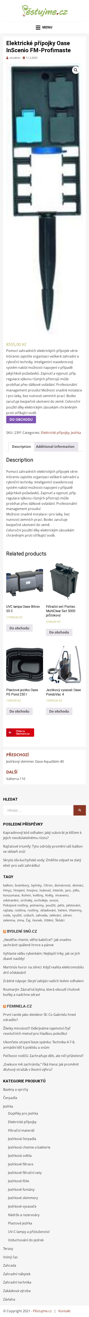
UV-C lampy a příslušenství (28, 1231)
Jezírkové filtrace (20, 1164)
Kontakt (64, 1311)
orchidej (26, 900)
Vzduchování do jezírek (26, 1240)
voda (6, 915)
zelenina (9, 920)
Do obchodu (21, 419)
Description (21, 446)
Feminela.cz (19, 1006)
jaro (68, 890)
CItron (48, 885)
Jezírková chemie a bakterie (29, 1147)
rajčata (8, 910)
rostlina (20, 910)
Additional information (55, 446)
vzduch (29, 915)
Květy (49, 895)
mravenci (62, 895)
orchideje (40, 900)
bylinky (36, 885)
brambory (22, 885)
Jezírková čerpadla (22, 1138)
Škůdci (60, 920)
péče (61, 905)
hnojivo (32, 890)
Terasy (8, 1248)
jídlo (76, 890)
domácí (77, 885)
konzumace (11, 895)
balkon (8, 885)
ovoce (53, 900)
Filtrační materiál (21, 1130)
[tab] (21, 446)
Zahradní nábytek (16, 1274)
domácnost (62, 885)
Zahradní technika (17, 1282)
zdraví (67, 915)
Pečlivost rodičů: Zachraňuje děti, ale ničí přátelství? (43, 1055)
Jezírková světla (20, 1155)
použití (50, 905)
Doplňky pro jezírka (23, 1113)
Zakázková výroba (17, 1291)
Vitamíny (75, 910)
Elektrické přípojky (55, 432)
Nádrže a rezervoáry (24, 1215)
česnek (37, 920)
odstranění (10, 900)
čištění (48, 920)
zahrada (41, 915)
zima (20, 920)
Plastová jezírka (20, 1223)
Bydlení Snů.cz (22, 931)
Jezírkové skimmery (23, 1198)
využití (17, 915)
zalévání (55, 915)
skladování (48, 910)
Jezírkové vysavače (22, 1206)
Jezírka (76, 432)
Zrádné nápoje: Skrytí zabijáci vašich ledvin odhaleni (43, 981)
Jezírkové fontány (21, 1189)
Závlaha (9, 1299)
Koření (26, 895)
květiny (38, 895)
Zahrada (9, 1265)
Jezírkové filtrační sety (25, 1172)
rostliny (33, 910)
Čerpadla (10, 1097)
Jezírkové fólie (18, 1181)
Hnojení (19, 890)
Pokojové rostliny (15, 905)
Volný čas (10, 1257)
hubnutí (45, 890)
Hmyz (7, 890)
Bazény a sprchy (15, 1089)
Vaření (62, 910)
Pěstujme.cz (42, 1311)
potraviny (37, 905)
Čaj (28, 920)
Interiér (58, 890)
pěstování (73, 905)
